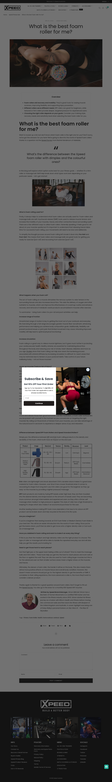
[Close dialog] (87, 369)
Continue (39, 403)
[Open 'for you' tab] (106, 767)
